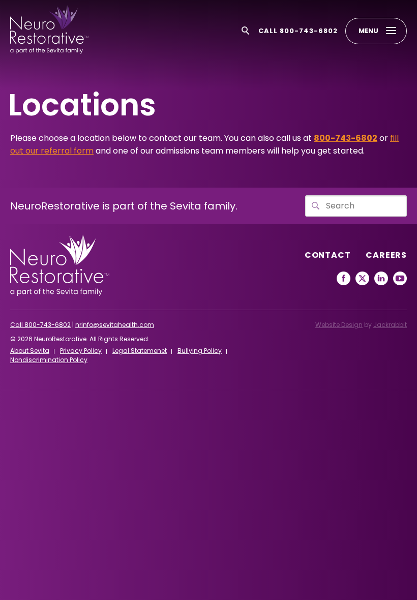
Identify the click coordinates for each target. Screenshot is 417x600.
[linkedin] (381, 278)
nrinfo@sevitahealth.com (114, 324)
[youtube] (400, 278)
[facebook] (343, 278)
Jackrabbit (390, 324)
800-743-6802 (345, 138)
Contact (328, 255)
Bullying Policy (199, 350)
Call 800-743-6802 (298, 31)
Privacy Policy (81, 350)
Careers (386, 255)
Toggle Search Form (245, 31)
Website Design (339, 324)
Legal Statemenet (139, 350)
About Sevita (29, 350)
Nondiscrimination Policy (48, 359)
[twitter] (362, 278)
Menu (368, 31)
